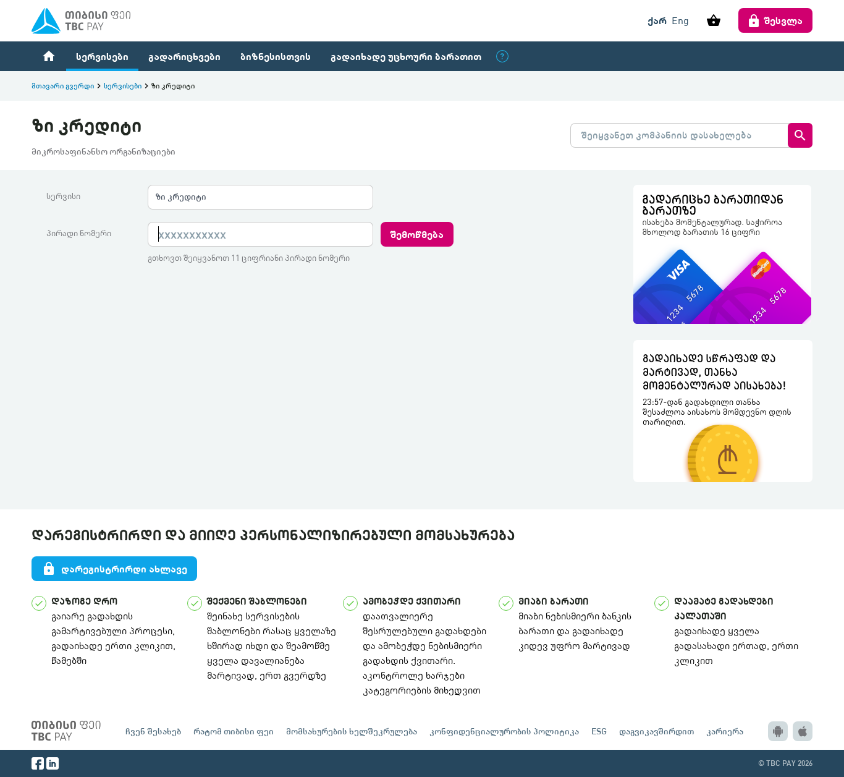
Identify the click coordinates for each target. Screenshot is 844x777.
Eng (680, 20)
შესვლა (783, 20)
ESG (599, 731)
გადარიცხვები (184, 55)
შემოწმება (417, 233)
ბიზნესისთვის (275, 55)
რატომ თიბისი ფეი (233, 731)
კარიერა (724, 731)
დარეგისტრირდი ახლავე (114, 568)
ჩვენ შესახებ (153, 731)
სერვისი (63, 196)
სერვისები (102, 55)
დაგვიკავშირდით (656, 731)
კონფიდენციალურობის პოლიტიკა (504, 731)
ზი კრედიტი (181, 196)
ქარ (657, 20)
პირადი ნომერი (78, 233)
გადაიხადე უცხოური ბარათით (406, 55)
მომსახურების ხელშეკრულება (351, 731)
